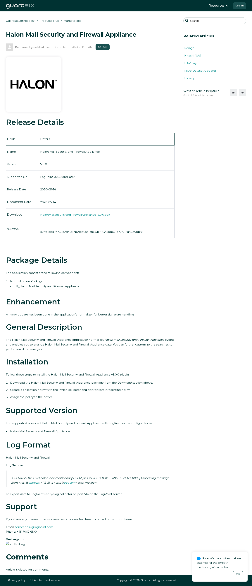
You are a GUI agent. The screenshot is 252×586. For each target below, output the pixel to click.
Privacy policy (16, 580)
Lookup (189, 78)
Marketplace (72, 20)
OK (238, 574)
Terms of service (49, 580)
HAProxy (190, 63)
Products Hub (49, 20)
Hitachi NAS (192, 55)
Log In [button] (239, 5)
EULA (32, 580)
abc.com (34, 482)
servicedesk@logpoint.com (34, 527)
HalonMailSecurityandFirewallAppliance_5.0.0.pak (75, 214)
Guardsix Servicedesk (20, 20)
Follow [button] (102, 47)
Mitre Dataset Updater (200, 70)
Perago (189, 48)
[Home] (20, 6)
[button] (233, 92)
